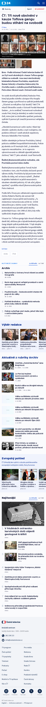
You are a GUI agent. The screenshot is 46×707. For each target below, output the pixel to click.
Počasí (4, 670)
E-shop (4, 674)
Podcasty (5, 665)
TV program (6, 647)
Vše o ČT (5, 684)
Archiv (6, 254)
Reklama (27, 652)
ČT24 (14, 254)
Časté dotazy (29, 679)
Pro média (28, 647)
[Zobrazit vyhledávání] (38, 3)
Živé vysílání (6, 652)
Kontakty (27, 684)
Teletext (5, 661)
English (4, 703)
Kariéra (26, 670)
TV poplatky (6, 656)
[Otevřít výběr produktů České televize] (43, 3)
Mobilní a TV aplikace (10, 679)
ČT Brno (4, 27)
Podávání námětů (30, 674)
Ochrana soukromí (15, 703)
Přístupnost (28, 703)
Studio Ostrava (29, 661)
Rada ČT (27, 665)
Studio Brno (28, 656)
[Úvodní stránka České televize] (11, 622)
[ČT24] (6, 3)
